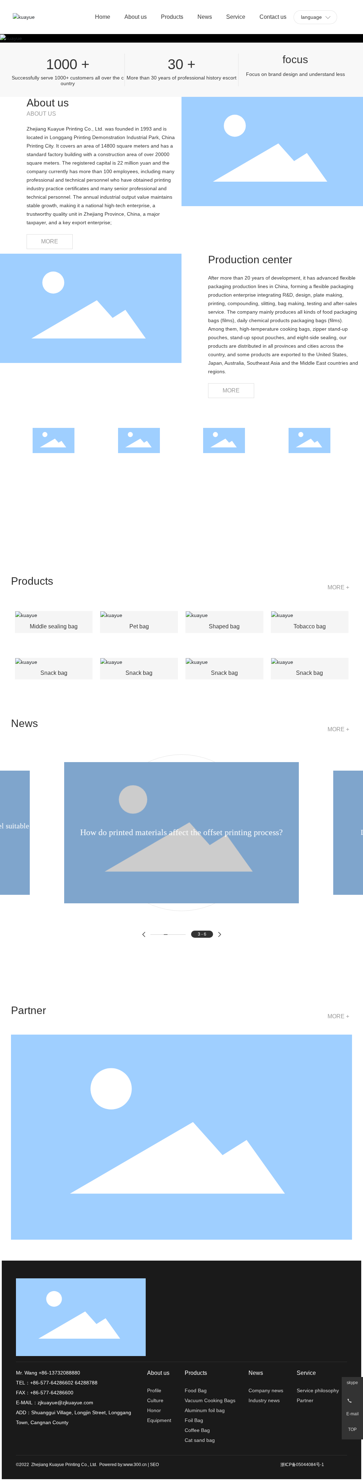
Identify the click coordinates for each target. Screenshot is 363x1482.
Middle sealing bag (54, 626)
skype (352, 1383)
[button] (144, 934)
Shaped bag (224, 626)
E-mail (352, 1414)
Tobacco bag (310, 626)
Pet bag (139, 626)
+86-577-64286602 (51, 1382)
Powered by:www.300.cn (123, 1464)
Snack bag (53, 673)
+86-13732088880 (58, 1373)
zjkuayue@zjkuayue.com (65, 1402)
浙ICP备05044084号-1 (302, 1464)
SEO (154, 1464)
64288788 (86, 1382)
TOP (352, 1429)
